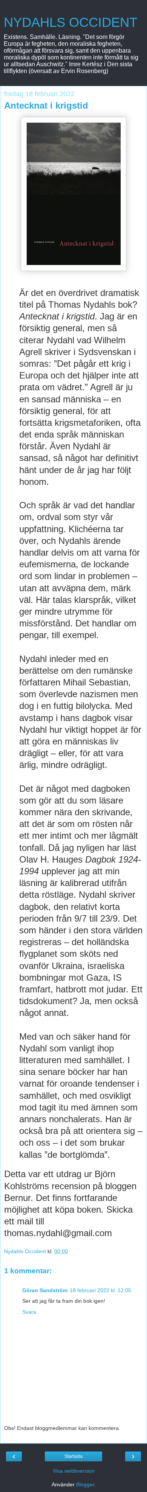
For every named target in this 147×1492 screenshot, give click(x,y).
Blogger (85, 1484)
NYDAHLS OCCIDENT (70, 22)
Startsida (73, 1456)
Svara (29, 1312)
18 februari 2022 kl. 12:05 (100, 1290)
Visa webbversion (74, 1471)
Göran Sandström (44, 1290)
